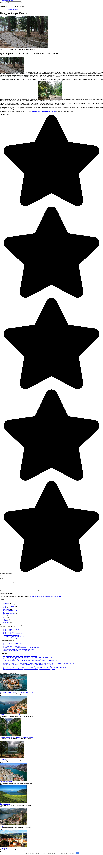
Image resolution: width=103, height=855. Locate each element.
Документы (6, 609)
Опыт (4, 616)
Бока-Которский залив (6, 781)
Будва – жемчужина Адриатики (12, 643)
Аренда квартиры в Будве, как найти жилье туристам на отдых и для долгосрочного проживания (30, 660)
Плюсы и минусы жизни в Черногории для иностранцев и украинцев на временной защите (28, 664)
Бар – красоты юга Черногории (11, 646)
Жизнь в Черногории (9, 613)
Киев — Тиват (7, 630)
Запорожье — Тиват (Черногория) (12, 638)
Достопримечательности (55, 48)
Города (5, 607)
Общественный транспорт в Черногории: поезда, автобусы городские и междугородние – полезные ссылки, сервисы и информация (39, 661)
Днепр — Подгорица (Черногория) (12, 633)
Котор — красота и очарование (11, 644)
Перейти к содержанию (6, 0)
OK (77, 853)
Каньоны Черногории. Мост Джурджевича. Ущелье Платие (16, 737)
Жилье (5, 615)
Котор (1, 826)
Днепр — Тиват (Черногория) (11, 635)
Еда (4, 612)
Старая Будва (3, 848)
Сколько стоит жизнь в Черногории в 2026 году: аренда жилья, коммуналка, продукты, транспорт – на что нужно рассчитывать (38, 663)
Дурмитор (3, 759)
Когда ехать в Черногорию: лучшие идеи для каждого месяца (20, 656)
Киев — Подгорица (8, 632)
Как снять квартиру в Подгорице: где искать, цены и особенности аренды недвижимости (27, 659)
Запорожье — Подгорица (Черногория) (14, 636)
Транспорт (6, 619)
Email (2, 579)
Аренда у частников (8, 606)
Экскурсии (6, 622)
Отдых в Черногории (6, 3)
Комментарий (4, 590)
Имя (1, 576)
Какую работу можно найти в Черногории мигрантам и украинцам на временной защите (27, 666)
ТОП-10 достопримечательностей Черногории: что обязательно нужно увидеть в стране (27, 657)
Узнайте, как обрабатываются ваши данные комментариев (46, 596)
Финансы (5, 620)
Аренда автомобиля (8, 604)
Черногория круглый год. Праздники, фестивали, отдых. (18, 649)
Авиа (4, 602)
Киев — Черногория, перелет (11, 629)
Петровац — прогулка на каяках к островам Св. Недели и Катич (21, 647)
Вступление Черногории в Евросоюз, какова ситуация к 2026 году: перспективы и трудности (29, 669)
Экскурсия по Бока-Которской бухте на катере (16, 650)
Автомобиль (6, 603)
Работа (5, 617)
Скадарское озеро (5, 804)
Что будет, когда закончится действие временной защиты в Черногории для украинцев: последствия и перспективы (35, 667)
